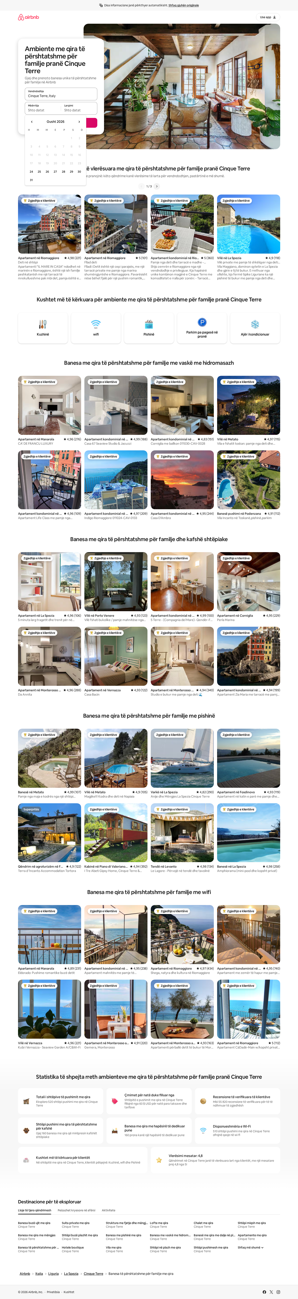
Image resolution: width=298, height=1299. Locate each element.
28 (63, 171)
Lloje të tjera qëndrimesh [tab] (34, 1210)
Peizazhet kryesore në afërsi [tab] (76, 1210)
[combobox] (61, 95)
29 (71, 171)
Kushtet (69, 1292)
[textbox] (43, 110)
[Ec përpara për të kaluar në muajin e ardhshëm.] (79, 122)
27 (55, 171)
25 (39, 171)
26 (47, 171)
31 (31, 180)
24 (31, 171)
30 (79, 171)
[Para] (156, 186)
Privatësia (53, 1292)
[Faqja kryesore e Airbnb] (28, 17)
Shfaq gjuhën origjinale (184, 5)
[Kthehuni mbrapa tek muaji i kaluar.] (32, 122)
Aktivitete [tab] (108, 1210)
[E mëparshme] (141, 186)
